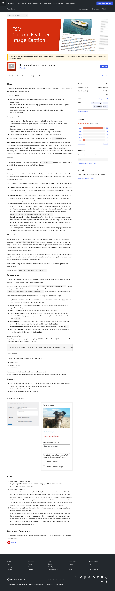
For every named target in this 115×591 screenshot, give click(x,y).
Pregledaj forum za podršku (87, 163)
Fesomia (23, 68)
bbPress (92, 567)
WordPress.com (94, 561)
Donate (72, 567)
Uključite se (72, 561)
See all (106, 144)
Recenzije (20, 76)
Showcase (31, 561)
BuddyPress (93, 569)
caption (93, 103)
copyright (99, 103)
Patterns (30, 569)
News (9, 564)
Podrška (105, 76)
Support (50, 564)
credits (105, 103)
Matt (91, 564)
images (105, 106)
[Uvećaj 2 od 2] (70, 404)
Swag (71, 569)
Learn (49, 561)
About (9, 561)
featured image (98, 106)
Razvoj (41, 76)
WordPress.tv (53, 569)
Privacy (9, 569)
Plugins (30, 567)
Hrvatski (26, 579)
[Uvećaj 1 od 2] (37, 404)
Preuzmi (104, 66)
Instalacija (31, 76)
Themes (30, 564)
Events (71, 564)
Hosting (9, 567)
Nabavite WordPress (104, 3)
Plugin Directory (12, 9)
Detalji (11, 76)
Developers (51, 567)
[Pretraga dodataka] (26, 15)
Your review (81, 144)
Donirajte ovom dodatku (86, 178)
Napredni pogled (83, 111)
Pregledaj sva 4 (103, 99)
